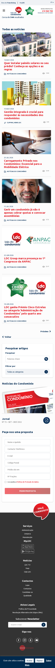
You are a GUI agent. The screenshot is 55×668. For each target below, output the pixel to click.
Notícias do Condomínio (16, 74)
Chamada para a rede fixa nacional (45, 12)
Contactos (27, 588)
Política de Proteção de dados (28, 482)
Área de (8, 3)
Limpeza (27, 534)
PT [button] (51, 2)
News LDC (17, 122)
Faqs (27, 568)
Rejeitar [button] (40, 660)
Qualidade (27, 595)
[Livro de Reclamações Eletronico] (27, 648)
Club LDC (27, 572)
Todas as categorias (15, 372)
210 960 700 (47, 11)
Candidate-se (27, 592)
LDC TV (27, 565)
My (22, 3)
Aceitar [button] (29, 660)
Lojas (27, 585)
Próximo (44, 331)
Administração (27, 530)
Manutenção (27, 537)
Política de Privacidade (27, 609)
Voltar (7, 337)
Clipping (10, 122)
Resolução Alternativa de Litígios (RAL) (28, 612)
